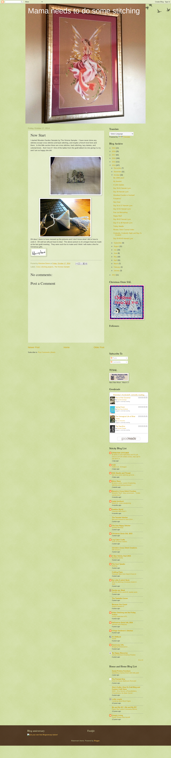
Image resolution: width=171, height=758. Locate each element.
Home (67, 347)
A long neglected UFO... (120, 616)
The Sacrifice (120, 426)
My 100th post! (118, 178)
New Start (116, 202)
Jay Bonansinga (122, 399)
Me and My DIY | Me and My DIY (124, 707)
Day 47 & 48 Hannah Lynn (122, 223)
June (116, 253)
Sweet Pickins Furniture (121, 671)
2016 (114, 158)
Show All (140, 660)
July (115, 250)
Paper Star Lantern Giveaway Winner (124, 709)
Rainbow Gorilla (117, 558)
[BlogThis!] (79, 263)
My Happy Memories (120, 653)
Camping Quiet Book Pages (121, 701)
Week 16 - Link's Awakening (121, 503)
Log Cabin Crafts (118, 540)
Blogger (96, 741)
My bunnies (117, 181)
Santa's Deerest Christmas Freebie (124, 655)
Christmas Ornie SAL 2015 (122, 534)
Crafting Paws (117, 572)
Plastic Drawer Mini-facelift (121, 717)
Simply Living (117, 715)
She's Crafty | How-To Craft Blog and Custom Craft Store (126, 688)
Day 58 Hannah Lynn (120, 192)
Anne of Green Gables (119, 542)
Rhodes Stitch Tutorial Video (123, 230)
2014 (114, 165)
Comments (116, 362)
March (116, 264)
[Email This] (76, 263)
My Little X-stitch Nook (120, 580)
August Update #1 (118, 606)
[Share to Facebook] (84, 263)
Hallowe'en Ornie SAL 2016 (122, 622)
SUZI (114, 465)
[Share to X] (81, 263)
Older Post (99, 347)
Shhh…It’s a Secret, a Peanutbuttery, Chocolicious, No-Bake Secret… (124, 692)
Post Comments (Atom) (46, 352)
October (117, 175)
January (117, 271)
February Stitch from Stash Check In (124, 574)
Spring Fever (120, 407)
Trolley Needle (118, 226)
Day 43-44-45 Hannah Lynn (123, 238)
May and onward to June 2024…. (123, 519)
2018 (114, 151)
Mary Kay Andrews (122, 409)
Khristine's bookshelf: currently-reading (128, 394)
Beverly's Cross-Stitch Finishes (124, 491)
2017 (114, 155)
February (117, 267)
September (118, 243)
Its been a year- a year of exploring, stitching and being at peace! (124, 484)
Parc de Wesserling (120, 212)
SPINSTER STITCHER (120, 453)
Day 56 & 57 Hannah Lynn (122, 206)
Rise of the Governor (122, 398)
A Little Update (118, 185)
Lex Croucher (121, 420)
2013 (114, 275)
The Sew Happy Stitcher (121, 526)
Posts (114, 358)
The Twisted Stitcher (120, 517)
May (115, 257)
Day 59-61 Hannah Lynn (122, 188)
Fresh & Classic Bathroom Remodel (124, 681)
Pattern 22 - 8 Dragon (119, 467)
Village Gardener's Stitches (122, 631)
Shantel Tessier (121, 428)
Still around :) (116, 550)
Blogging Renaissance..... (120, 647)
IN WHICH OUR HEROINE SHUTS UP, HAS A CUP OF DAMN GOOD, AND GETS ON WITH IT (126, 457)
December (118, 168)
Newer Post (34, 347)
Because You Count (119, 604)
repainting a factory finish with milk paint (125, 673)
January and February (119, 624)
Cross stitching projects (44, 267)
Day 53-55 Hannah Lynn (122, 209)
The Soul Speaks (118, 564)
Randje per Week (118, 590)
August (116, 246)
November (118, 172)
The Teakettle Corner (120, 598)
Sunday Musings (117, 527)
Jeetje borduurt (118, 501)
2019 (114, 148)
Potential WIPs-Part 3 (119, 511)
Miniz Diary (116, 481)
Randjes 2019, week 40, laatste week (124, 592)
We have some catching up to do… (124, 475)
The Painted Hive (118, 679)
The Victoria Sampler (62, 267)
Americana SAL (118, 645)
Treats (114, 639)
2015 (114, 162)
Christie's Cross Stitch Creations (124, 548)
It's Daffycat (116, 637)
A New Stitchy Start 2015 (121, 556)
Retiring (114, 566)
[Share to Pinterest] (86, 263)
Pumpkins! (117, 199)
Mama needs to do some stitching (84, 11)
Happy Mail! (117, 216)
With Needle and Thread (121, 473)
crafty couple (117, 699)
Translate (126, 137)
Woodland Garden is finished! (124, 195)
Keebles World (117, 509)
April (116, 260)
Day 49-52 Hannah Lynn (122, 219)
